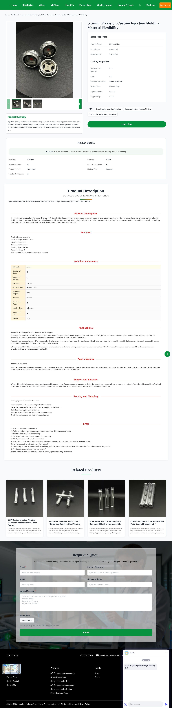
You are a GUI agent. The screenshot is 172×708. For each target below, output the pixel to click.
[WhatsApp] (169, 361)
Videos (42, 5)
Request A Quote (126, 5)
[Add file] (125, 704)
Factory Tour (85, 5)
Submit (86, 632)
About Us (69, 5)
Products (28, 5)
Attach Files (25, 616)
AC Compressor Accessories (62, 685)
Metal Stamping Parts (59, 693)
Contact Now (24, 533)
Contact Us (11, 685)
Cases (97, 677)
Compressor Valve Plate (60, 681)
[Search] (140, 5)
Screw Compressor (58, 677)
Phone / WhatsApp (95, 567)
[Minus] (166, 652)
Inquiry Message (27, 591)
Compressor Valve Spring (61, 689)
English (150, 5)
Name (22, 579)
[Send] (166, 704)
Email (23, 567)
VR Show (55, 5)
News (97, 673)
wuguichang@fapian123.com (112, 655)
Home (14, 5)
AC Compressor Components (62, 673)
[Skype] (169, 356)
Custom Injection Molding (29, 15)
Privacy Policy (84, 704)
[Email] (169, 351)
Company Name (94, 579)
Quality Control (104, 5)
